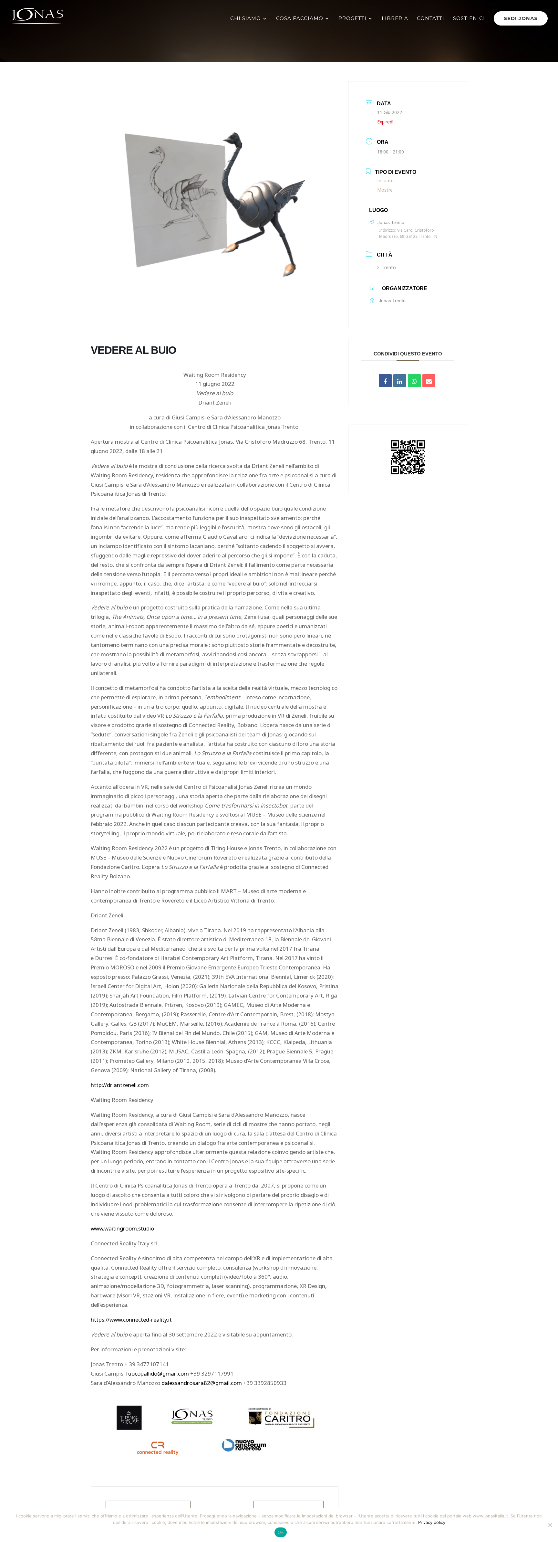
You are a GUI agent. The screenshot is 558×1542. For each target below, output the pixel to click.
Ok (281, 1532)
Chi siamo (245, 18)
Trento (389, 267)
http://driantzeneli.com (120, 1084)
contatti (430, 18)
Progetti (352, 18)
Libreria (395, 18)
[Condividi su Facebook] (385, 380)
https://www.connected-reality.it (131, 1319)
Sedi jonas (521, 18)
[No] (550, 1525)
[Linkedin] (399, 380)
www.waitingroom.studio (122, 1228)
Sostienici (469, 18)
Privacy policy (431, 1522)
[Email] (428, 380)
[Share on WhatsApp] (414, 380)
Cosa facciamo (299, 18)
